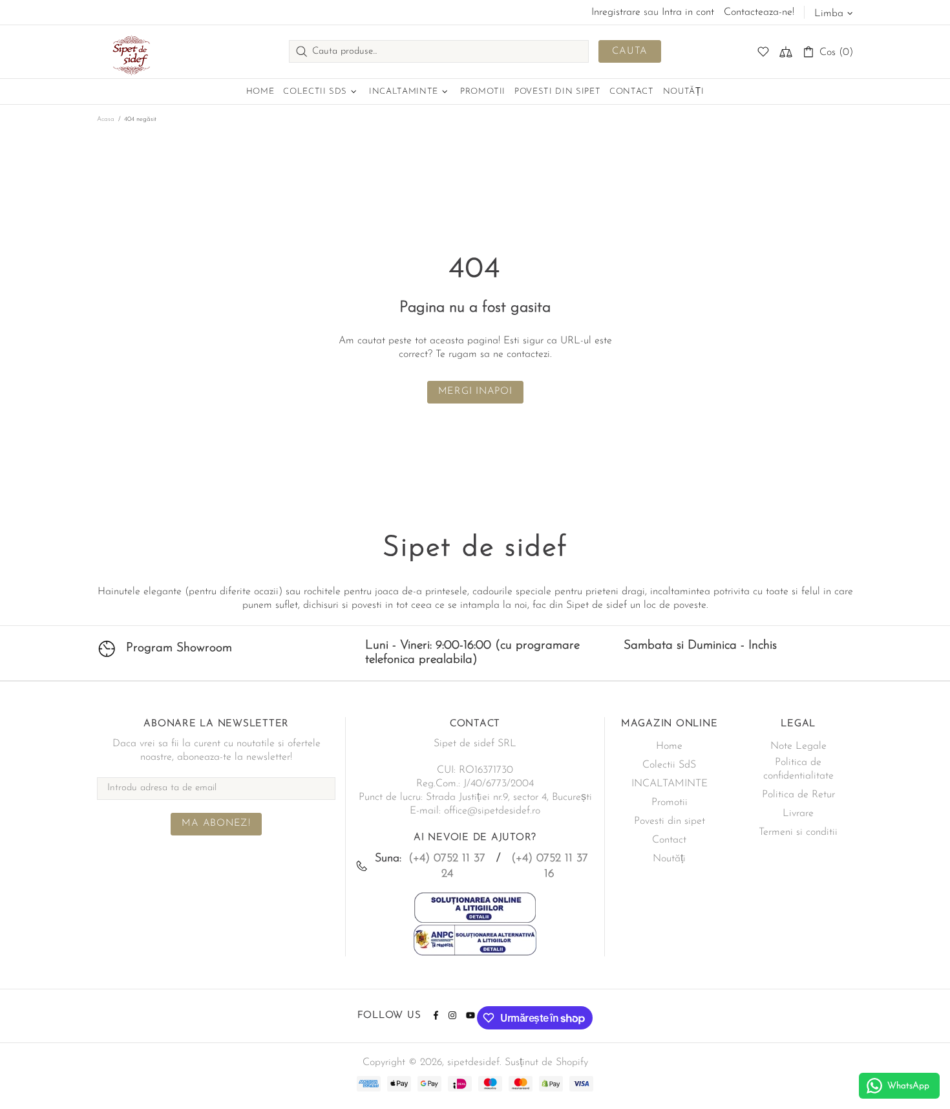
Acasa (105, 119)
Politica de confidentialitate (798, 769)
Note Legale (798, 746)
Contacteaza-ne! (759, 12)
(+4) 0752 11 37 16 (549, 866)
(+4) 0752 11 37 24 (446, 866)
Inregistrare (615, 12)
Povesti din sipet (669, 821)
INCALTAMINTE (669, 784)
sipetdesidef (129, 52)
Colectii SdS (669, 765)
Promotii (669, 802)
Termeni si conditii (798, 832)
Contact (669, 840)
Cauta (630, 51)
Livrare (798, 813)
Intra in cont (688, 12)
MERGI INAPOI (475, 391)
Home (669, 746)
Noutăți (669, 859)
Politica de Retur (798, 795)
